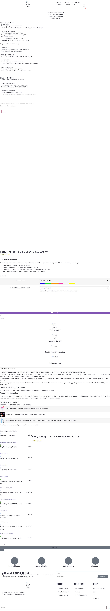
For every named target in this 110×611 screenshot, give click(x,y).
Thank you (3, 51)
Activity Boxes (11, 106)
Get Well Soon (10, 51)
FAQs (94, 591)
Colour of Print (20, 280)
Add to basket (55, 313)
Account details (79, 588)
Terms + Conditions (7, 594)
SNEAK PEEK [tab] (11, 368)
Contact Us (96, 598)
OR (1, 315)
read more (3, 275)
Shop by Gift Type (76, 3)
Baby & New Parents (6, 44)
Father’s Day (15, 44)
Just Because (18, 51)
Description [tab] (3, 368)
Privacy (17, 594)
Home (1, 103)
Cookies (22, 594)
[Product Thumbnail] (3, 111)
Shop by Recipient (67, 3)
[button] (2, 550)
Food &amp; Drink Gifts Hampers (8, 442)
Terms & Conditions (81, 595)
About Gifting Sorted (98, 588)
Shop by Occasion (59, 3)
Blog (94, 595)
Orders (77, 591)
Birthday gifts (8, 103)
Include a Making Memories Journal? (20, 287)
